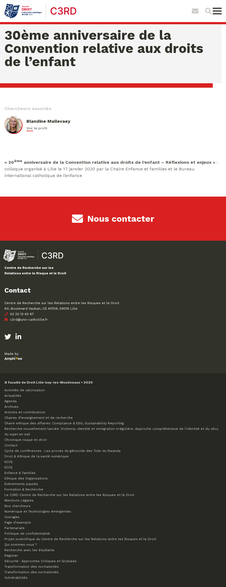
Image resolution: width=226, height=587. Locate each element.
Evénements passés (21, 484)
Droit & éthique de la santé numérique (36, 456)
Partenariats (14, 528)
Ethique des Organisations (26, 478)
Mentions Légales (19, 500)
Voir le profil (36, 128)
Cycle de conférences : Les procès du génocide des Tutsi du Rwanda (62, 451)
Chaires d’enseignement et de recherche (38, 418)
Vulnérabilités (16, 578)
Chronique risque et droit (25, 440)
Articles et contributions (24, 412)
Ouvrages (12, 517)
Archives (11, 407)
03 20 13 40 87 (21, 314)
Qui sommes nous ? (20, 544)
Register (11, 555)
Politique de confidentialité (27, 533)
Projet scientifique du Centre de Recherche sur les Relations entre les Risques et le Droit (80, 539)
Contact (10, 445)
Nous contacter (120, 218)
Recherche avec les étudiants (29, 550)
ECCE (8, 462)
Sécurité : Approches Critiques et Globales (40, 561)
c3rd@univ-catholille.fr (28, 319)
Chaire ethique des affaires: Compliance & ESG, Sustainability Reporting (64, 423)
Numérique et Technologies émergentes (37, 511)
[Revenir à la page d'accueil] (40, 17)
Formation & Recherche (23, 489)
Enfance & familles (20, 473)
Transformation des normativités (31, 567)
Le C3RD (69, 495)
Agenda (10, 401)
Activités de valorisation (24, 390)
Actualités (12, 396)
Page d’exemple (17, 522)
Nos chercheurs (17, 506)
